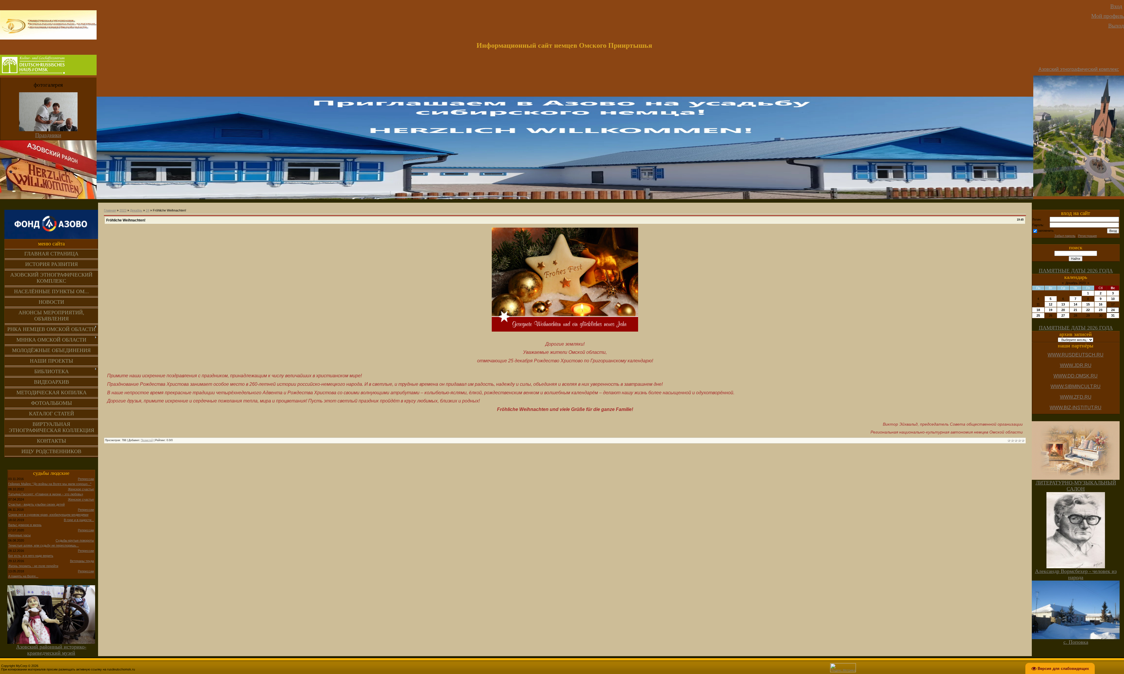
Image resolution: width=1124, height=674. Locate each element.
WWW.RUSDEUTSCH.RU (1076, 354)
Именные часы (19, 535)
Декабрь (136, 210)
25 (1038, 315)
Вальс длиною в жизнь (25, 525)
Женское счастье (81, 489)
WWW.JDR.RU (1076, 365)
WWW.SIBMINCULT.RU (1076, 386)
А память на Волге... (23, 576)
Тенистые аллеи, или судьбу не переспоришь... (43, 545)
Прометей (147, 440)
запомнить (1046, 230)
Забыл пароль (1064, 236)
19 (1050, 310)
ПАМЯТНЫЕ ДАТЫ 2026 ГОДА (1076, 271)
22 (1088, 310)
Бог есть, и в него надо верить (30, 555)
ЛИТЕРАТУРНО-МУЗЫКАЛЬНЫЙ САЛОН (1076, 486)
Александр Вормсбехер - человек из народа (1076, 574)
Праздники (48, 135)
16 (1100, 304)
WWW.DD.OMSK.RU (1075, 375)
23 (1100, 310)
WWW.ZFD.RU (1076, 397)
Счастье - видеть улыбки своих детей (36, 504)
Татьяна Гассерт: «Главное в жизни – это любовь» (45, 494)
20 (1063, 310)
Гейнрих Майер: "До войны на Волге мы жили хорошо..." (49, 484)
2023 (122, 210)
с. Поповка (1075, 642)
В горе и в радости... (79, 520)
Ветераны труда (82, 561)
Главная (110, 210)
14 (1075, 304)
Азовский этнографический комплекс (1079, 69)
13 (1063, 304)
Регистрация (1087, 236)
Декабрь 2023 (1075, 283)
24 (147, 210)
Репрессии (86, 479)
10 (1113, 299)
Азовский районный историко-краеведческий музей (51, 650)
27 (1063, 315)
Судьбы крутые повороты (75, 540)
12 (1050, 304)
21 (1075, 310)
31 (1113, 315)
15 (1088, 304)
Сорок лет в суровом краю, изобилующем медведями (48, 514)
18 (1038, 310)
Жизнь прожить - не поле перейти (33, 566)
